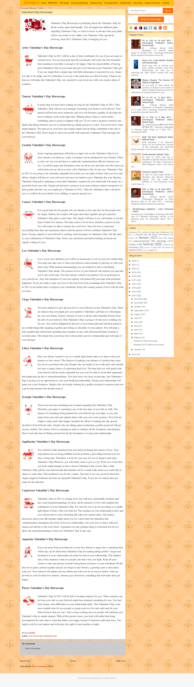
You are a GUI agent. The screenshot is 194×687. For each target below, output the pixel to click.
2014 (134, 292)
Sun (160, 238)
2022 (134, 261)
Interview (133, 232)
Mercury (165, 232)
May (136, 326)
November (139, 303)
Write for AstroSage (151, 19)
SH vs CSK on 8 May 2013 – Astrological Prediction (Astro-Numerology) (157, 119)
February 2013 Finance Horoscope (149, 345)
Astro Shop (137, 3)
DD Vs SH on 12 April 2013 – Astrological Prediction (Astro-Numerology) (157, 99)
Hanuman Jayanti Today (152, 172)
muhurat (166, 245)
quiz (154, 247)
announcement (142, 241)
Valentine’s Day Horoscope (145, 341)
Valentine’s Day (50, 636)
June (136, 322)
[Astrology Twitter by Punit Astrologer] (150, 29)
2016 (134, 284)
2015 (134, 288)
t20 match (166, 247)
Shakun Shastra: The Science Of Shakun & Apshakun (157, 81)
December (139, 299)
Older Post (120, 661)
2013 (134, 295)
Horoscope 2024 (111, 3)
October (138, 307)
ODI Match (152, 234)
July (136, 318)
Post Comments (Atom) (42, 666)
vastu (144, 250)
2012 (134, 354)
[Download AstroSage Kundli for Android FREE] (131, 29)
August (137, 314)
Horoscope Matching (79, 3)
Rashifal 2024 (125, 3)
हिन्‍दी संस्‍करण (52, 3)
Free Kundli (64, 3)
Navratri (139, 234)
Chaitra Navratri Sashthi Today (155, 154)
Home (43, 3)
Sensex (144, 238)
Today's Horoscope (152, 3)
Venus (170, 238)
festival (148, 244)
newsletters (134, 247)
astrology (161, 241)
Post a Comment (32, 648)
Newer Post (25, 661)
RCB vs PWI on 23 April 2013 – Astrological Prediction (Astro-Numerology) (157, 191)
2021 (134, 265)
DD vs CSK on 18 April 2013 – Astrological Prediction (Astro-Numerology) (157, 43)
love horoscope (35, 636)
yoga (151, 250)
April (136, 330)
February (138, 337)
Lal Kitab (165, 3)
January (137, 349)
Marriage (155, 232)
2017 (134, 280)
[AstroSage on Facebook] (145, 29)
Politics (165, 234)
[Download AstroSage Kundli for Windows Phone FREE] (140, 29)
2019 (134, 272)
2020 (134, 268)
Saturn (131, 238)
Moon (131, 235)
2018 (134, 276)
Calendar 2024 (96, 3)
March (137, 333)
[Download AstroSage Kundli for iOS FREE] (136, 29)
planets (146, 247)
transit (132, 250)
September (139, 310)
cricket (132, 244)
